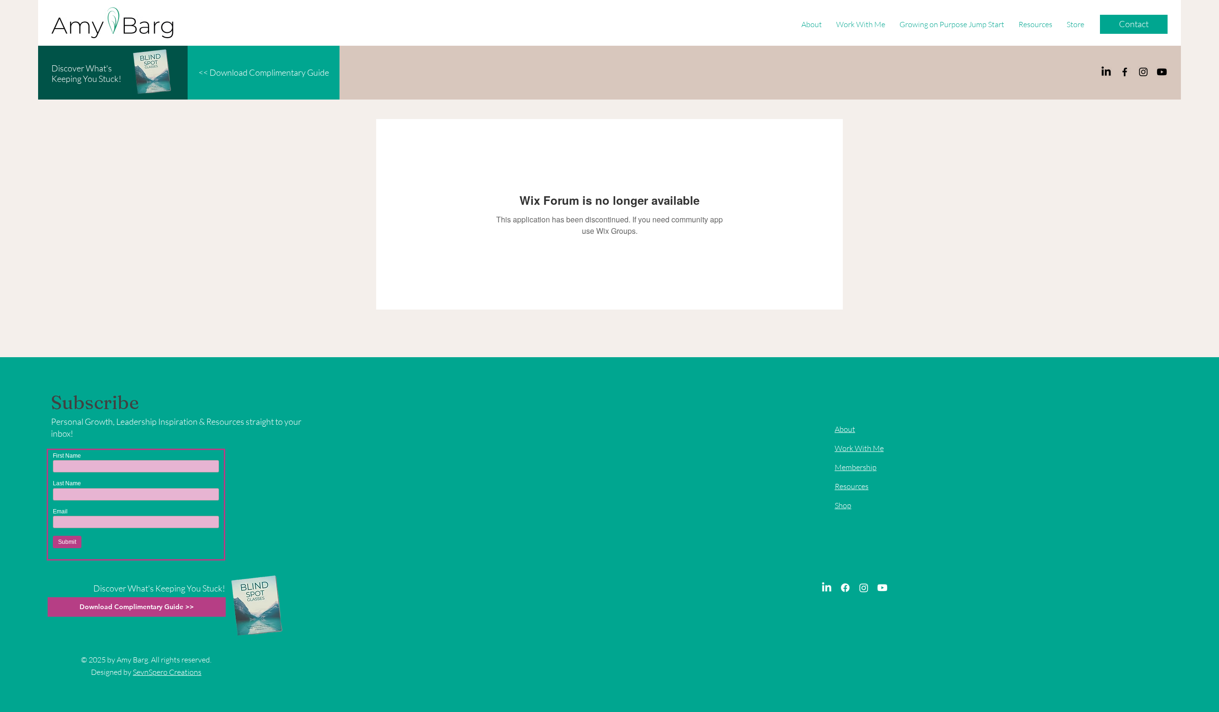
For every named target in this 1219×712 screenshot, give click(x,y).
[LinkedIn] (1106, 72)
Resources (852, 486)
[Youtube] (1162, 72)
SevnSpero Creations (167, 672)
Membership (856, 467)
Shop (843, 505)
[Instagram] (1143, 72)
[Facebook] (1124, 72)
